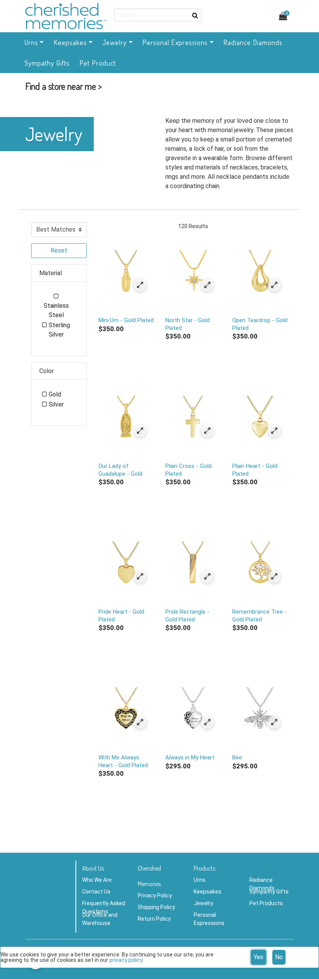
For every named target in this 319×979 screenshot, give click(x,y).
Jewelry (203, 903)
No (279, 957)
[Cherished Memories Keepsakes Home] (66, 16)
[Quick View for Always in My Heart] (207, 722)
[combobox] (158, 15)
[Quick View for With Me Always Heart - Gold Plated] (140, 722)
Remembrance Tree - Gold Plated (259, 615)
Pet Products (266, 903)
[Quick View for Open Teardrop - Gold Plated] (274, 285)
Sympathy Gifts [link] (47, 63)
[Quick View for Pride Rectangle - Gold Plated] (207, 576)
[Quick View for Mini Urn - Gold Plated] (140, 285)
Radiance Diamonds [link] (252, 42)
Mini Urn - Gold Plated (126, 320)
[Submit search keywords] (195, 15)
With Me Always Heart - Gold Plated (123, 761)
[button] (63, 88)
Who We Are (97, 880)
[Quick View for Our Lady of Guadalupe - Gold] (140, 431)
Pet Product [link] (97, 63)
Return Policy (154, 919)
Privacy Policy (155, 895)
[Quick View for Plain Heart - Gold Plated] (274, 431)
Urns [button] (31, 42)
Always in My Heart (189, 757)
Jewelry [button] (114, 42)
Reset (59, 250)
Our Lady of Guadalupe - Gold (120, 469)
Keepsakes (207, 891)
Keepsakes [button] (70, 42)
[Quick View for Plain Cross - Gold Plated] (207, 431)
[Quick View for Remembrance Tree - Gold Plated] (274, 576)
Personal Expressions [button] (175, 42)
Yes (258, 957)
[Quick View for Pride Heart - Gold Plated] (140, 576)
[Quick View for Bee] (274, 722)
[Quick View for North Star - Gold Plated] (207, 285)
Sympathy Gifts (269, 891)
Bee (237, 757)
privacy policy (125, 960)
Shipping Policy (156, 907)
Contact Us (96, 891)
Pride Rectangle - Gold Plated (187, 615)
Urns (199, 880)
